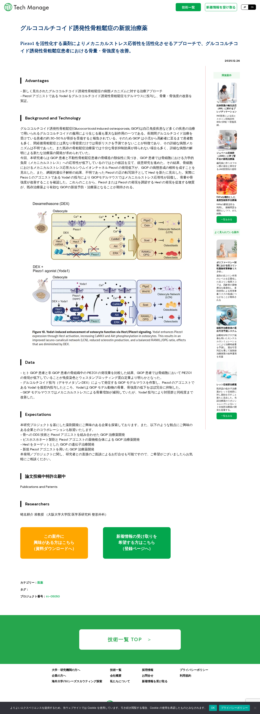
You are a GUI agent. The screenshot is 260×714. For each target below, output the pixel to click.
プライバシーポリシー (234, 707)
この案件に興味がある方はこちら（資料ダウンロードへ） (54, 542)
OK (213, 707)
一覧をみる (226, 219)
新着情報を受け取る (221, 7)
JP (245, 7)
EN (252, 7)
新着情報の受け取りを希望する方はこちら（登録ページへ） (136, 542)
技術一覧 (188, 7)
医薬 (40, 582)
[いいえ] (255, 708)
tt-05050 (53, 596)
